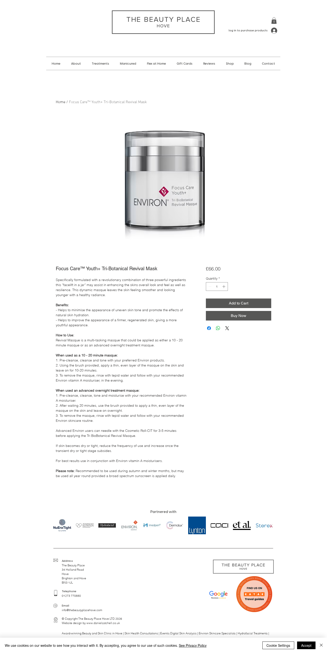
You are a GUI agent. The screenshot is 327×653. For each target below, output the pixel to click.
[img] (85, 525)
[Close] (321, 645)
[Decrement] (209, 286)
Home (60, 102)
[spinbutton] (216, 286)
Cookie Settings (278, 645)
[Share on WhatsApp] (218, 328)
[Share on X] (227, 328)
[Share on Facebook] (209, 328)
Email (65, 605)
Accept (306, 645)
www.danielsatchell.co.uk (103, 623)
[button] (274, 20)
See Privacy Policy (193, 645)
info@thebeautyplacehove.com (82, 610)
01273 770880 (71, 595)
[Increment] (224, 286)
